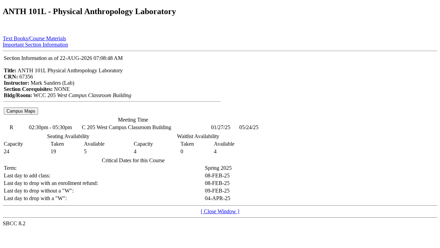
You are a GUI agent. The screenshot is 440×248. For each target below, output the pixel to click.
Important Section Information (35, 45)
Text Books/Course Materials (34, 38)
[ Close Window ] (220, 211)
